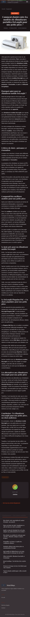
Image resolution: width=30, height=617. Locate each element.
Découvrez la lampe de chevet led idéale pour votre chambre (15, 566)
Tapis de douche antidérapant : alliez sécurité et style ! (14, 571)
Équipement (9, 9)
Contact (3, 607)
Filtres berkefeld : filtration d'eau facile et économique (14, 556)
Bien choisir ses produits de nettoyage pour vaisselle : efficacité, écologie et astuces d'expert (14, 536)
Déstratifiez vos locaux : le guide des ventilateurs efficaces (12, 542)
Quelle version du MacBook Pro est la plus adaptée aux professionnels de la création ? (14, 530)
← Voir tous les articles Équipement (10, 503)
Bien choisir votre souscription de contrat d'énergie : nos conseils (13, 521)
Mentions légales (5, 605)
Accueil (3, 9)
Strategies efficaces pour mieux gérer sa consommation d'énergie (13, 547)
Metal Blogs (11, 585)
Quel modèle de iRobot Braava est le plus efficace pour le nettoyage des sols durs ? (13, 552)
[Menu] (27, 2)
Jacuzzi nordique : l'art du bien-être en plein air (14, 561)
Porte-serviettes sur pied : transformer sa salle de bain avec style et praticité (13, 526)
